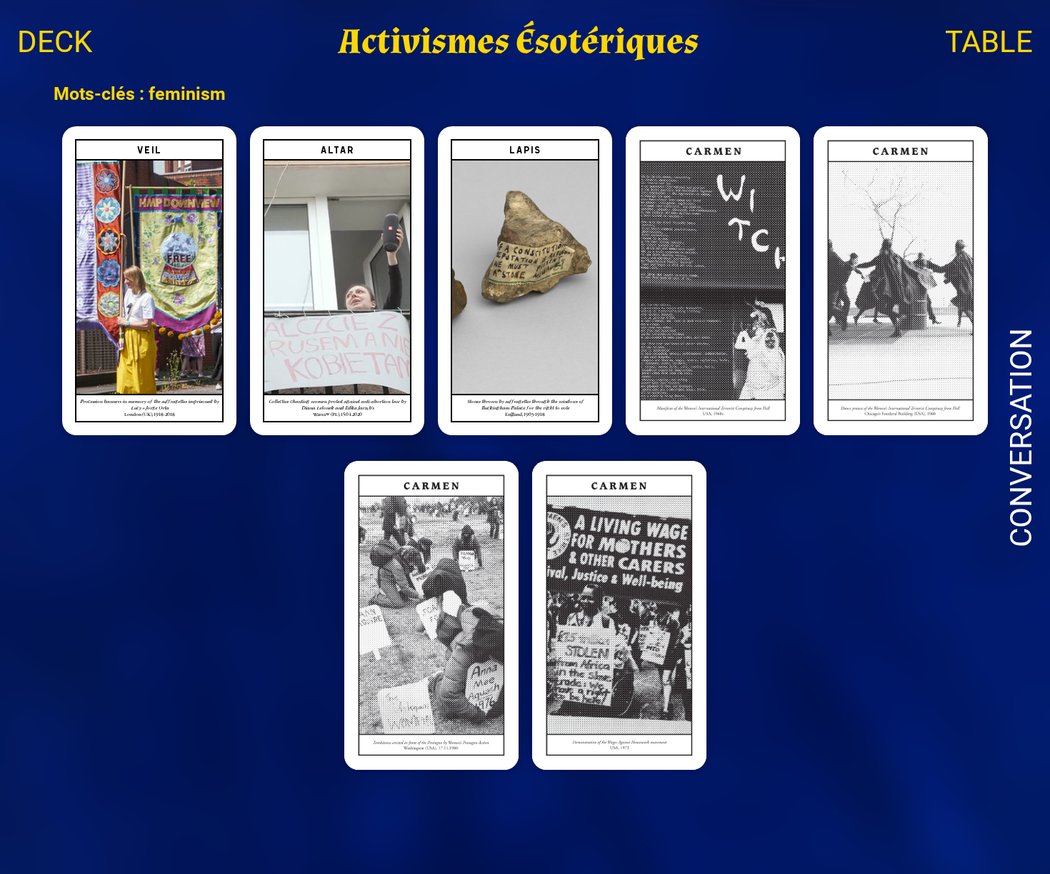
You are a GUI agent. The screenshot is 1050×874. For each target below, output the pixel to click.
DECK (54, 41)
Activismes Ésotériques (519, 42)
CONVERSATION (1021, 437)
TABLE (989, 41)
